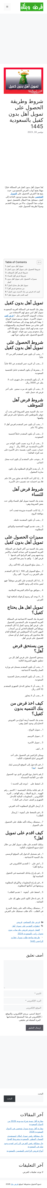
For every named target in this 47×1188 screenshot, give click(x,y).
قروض (19, 922)
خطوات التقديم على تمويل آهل (26, 926)
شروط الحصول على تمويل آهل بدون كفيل (23, 269)
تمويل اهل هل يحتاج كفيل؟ (17, 285)
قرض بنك (14, 1184)
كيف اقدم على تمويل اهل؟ (17, 295)
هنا (34, 768)
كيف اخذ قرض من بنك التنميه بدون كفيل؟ (23, 291)
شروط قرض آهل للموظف (17, 272)
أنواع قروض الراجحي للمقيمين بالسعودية (25, 1151)
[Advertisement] (23, 39)
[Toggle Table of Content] (38, 262)
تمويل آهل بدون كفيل (15, 266)
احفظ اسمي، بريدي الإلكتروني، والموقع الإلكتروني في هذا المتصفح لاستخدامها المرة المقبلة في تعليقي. (23, 1016)
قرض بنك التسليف (31, 922)
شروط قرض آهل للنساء (16, 276)
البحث (40, 1093)
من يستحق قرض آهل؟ (15, 288)
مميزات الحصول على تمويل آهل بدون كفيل (22, 280)
